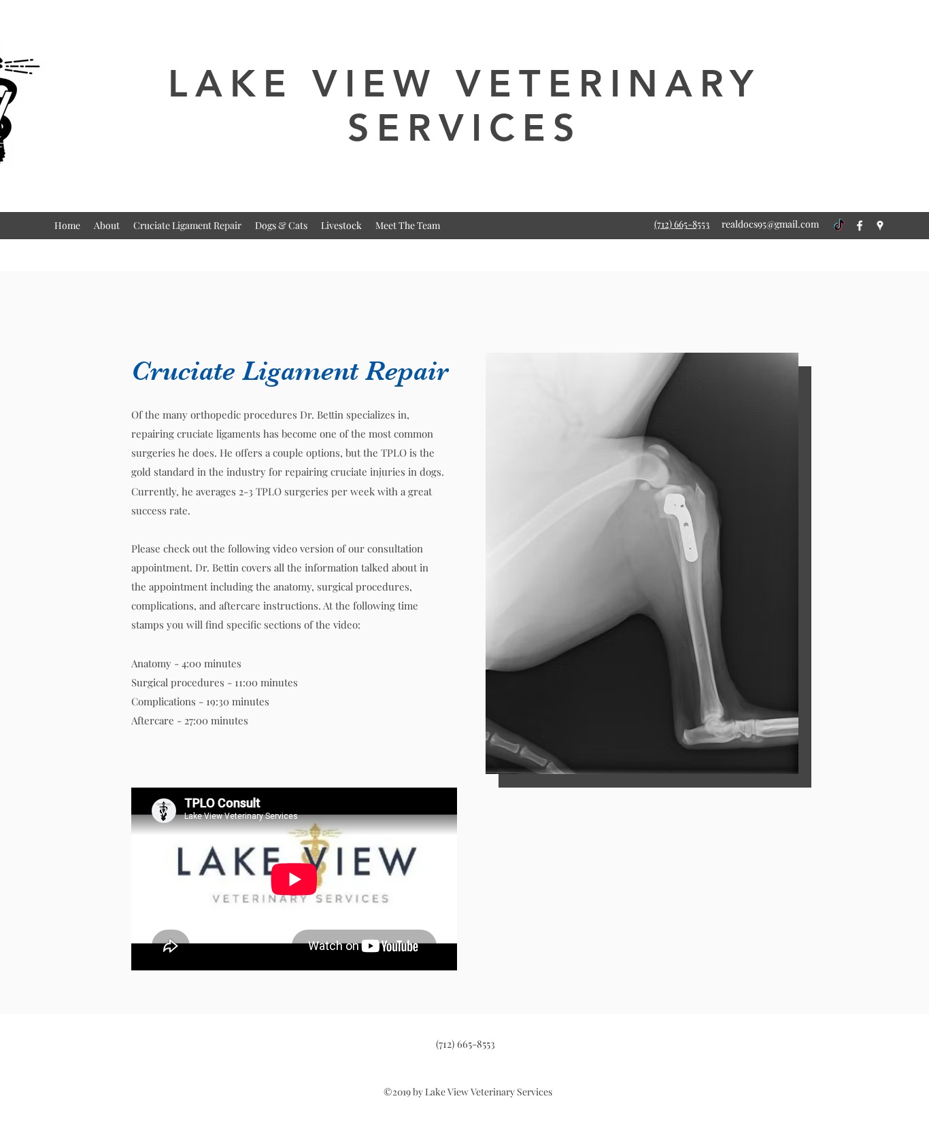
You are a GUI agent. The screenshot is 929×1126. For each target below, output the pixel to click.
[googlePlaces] (880, 225)
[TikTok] (839, 225)
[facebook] (859, 225)
